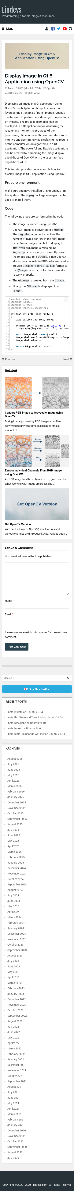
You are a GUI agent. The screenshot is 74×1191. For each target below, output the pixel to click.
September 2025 (17, 818)
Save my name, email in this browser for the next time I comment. (36, 634)
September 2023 (17, 950)
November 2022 (16, 1004)
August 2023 (15, 955)
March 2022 (14, 1048)
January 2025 (15, 862)
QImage (58, 229)
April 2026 (13, 780)
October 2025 (15, 813)
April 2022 (13, 1043)
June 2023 (13, 966)
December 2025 (16, 802)
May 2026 (13, 775)
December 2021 (16, 1064)
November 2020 (16, 1135)
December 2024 (16, 868)
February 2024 (16, 922)
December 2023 (16, 933)
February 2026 (16, 791)
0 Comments (15, 93)
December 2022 (16, 999)
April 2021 (13, 1108)
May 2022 (13, 1037)
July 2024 (13, 895)
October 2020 (15, 1141)
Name (9, 600)
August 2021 (15, 1086)
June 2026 (13, 769)
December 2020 (16, 1130)
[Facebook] (53, 29)
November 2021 (16, 1070)
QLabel (17, 290)
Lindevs (12, 10)
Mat (54, 238)
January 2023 (15, 993)
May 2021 (13, 1103)
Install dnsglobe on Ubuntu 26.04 (26, 722)
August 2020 (15, 1152)
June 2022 (13, 1032)
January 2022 (15, 1059)
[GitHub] (70, 29)
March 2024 (14, 917)
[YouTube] (65, 29)
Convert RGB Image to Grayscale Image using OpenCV (34, 414)
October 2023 (15, 944)
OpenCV (50, 88)
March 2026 (14, 786)
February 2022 (16, 1053)
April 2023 (13, 977)
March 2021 (14, 1114)
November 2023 (16, 939)
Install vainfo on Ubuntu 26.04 (25, 712)
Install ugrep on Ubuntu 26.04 (24, 728)
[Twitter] (59, 29)
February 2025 (16, 857)
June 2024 (13, 900)
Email (9, 614)
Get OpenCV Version (18, 524)
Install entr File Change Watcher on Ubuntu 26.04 (36, 733)
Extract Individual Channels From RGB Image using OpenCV (33, 472)
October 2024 (15, 879)
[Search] (68, 677)
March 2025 (14, 851)
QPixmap (23, 280)
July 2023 (13, 961)
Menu (9, 28)
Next (66, 359)
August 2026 (15, 758)
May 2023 (13, 971)
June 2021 (13, 1097)
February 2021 (16, 1119)
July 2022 (13, 1026)
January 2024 (15, 928)
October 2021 (15, 1075)
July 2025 (13, 829)
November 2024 (16, 873)
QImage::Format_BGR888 (39, 265)
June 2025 (13, 835)
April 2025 (13, 846)
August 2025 (15, 824)
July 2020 (13, 1157)
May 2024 (13, 906)
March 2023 (14, 982)
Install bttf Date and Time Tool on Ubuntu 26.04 (35, 717)
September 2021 (17, 1081)
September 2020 (17, 1146)
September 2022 (17, 1015)
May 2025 (13, 840)
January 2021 (15, 1125)
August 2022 (15, 1021)
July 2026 (13, 764)
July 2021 (13, 1092)
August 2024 (15, 889)
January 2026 (15, 797)
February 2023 (16, 988)
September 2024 (17, 884)
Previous (10, 359)
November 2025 (16, 807)
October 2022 (15, 1010)
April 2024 (13, 911)
